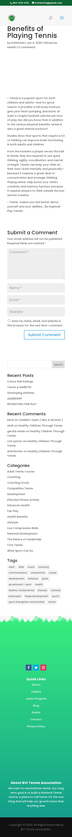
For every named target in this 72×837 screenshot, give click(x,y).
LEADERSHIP (14, 398)
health (39, 584)
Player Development (36, 596)
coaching (43, 567)
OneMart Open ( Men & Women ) (41, 420)
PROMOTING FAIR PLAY (21, 404)
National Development (22, 533)
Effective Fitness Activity (23, 500)
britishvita (18, 43)
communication (18, 572)
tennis (52, 601)
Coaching (13, 477)
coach (31, 567)
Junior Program (36, 698)
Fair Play (12, 511)
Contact (36, 719)
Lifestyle (12, 522)
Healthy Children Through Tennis (40, 425)
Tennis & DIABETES (19, 387)
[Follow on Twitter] (36, 668)
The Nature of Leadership (24, 539)
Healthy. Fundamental (21, 590)
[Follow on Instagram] (43, 668)
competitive (38, 572)
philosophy (15, 596)
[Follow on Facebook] (29, 668)
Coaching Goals (18, 483)
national (55, 590)
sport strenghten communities (26, 601)
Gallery (36, 691)
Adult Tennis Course (20, 471)
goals (45, 578)
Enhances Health (18, 505)
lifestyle (42, 590)
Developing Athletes (20, 393)
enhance (33, 578)
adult (12, 567)
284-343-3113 (21, 2)
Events (36, 712)
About (36, 685)
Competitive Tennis (20, 488)
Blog (36, 705)
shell (10, 425)
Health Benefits (17, 517)
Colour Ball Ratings (20, 381)
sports (55, 596)
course (52, 572)
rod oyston (14, 441)
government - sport (20, 584)
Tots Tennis (15, 545)
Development (16, 494)
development (16, 578)
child (21, 567)
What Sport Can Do (20, 551)
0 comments (26, 47)
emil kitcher (15, 451)
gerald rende (16, 431)
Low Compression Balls (22, 528)
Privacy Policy (36, 726)
